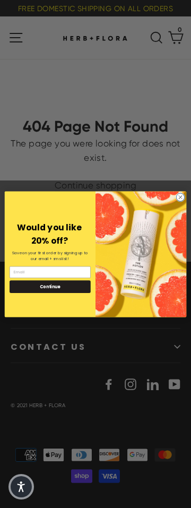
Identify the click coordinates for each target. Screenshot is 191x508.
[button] (21, 487)
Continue (50, 286)
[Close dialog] (180, 197)
